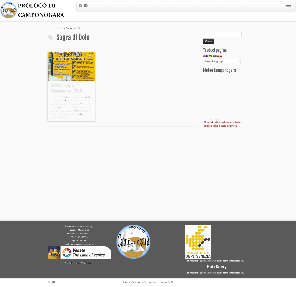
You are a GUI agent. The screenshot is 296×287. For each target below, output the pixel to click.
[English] (204, 56)
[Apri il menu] (288, 5)
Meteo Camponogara (211, 119)
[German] (209, 56)
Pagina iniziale (55, 28)
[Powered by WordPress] (172, 281)
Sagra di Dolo (72, 114)
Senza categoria (75, 97)
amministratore (58, 117)
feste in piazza (72, 103)
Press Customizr (151, 282)
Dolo (68, 100)
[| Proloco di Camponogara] (34, 10)
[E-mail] (87, 5)
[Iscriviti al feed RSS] (81, 5)
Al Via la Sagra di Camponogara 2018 (66, 88)
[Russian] (218, 56)
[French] (207, 56)
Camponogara (58, 100)
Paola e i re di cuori (69, 107)
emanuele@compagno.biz (82, 244)
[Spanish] (220, 56)
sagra (79, 110)
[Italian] (212, 56)
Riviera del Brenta (66, 110)
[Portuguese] (215, 56)
